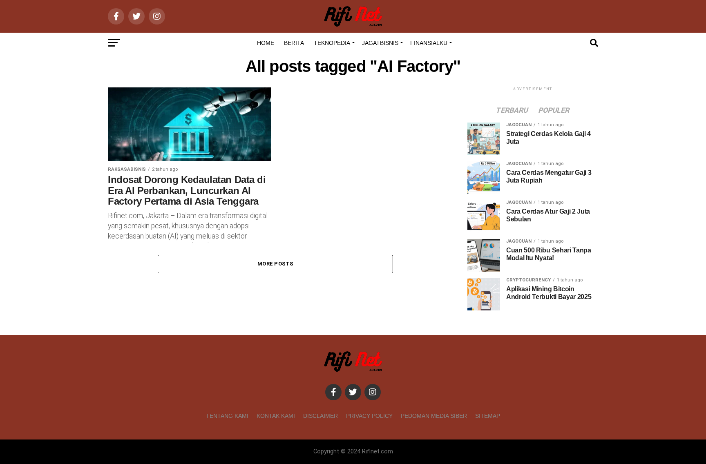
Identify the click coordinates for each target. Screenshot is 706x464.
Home (265, 43)
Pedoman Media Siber (434, 416)
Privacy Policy (369, 416)
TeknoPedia (332, 43)
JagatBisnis (380, 43)
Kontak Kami (276, 416)
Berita (294, 43)
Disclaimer (320, 416)
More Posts (275, 264)
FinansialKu (428, 43)
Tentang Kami (227, 416)
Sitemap (487, 416)
